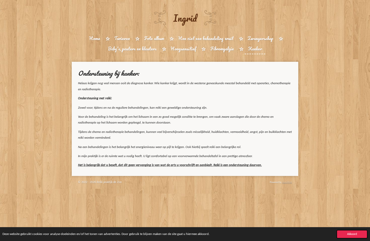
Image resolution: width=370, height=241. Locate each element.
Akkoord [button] (352, 234)
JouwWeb (287, 182)
